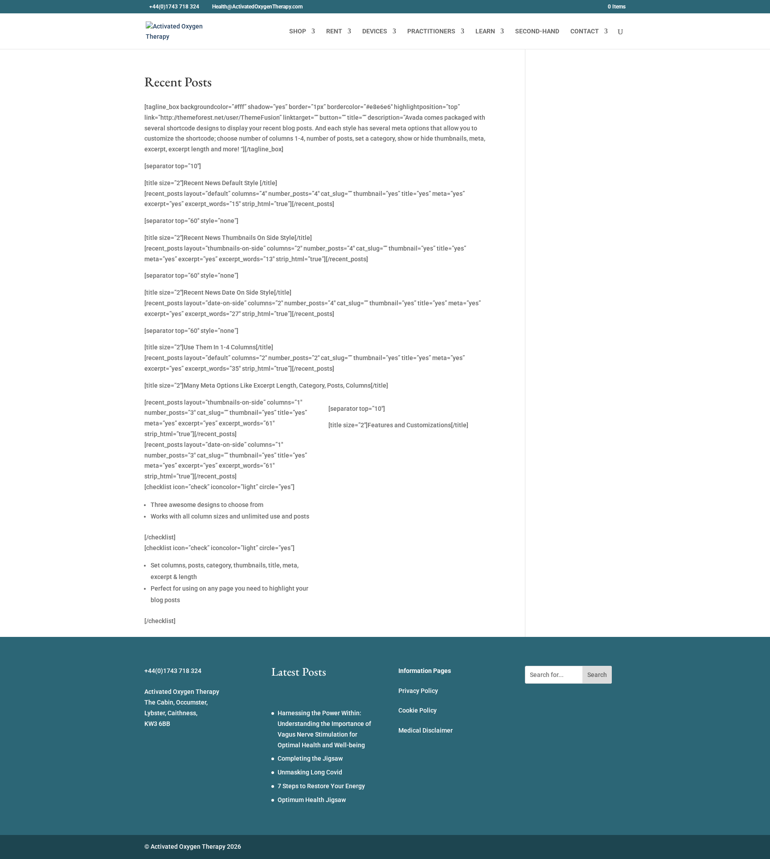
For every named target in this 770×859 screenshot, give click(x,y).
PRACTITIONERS (431, 31)
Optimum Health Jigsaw (312, 799)
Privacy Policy (418, 690)
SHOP (297, 31)
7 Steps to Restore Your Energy (321, 786)
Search (597, 674)
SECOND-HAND (537, 31)
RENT (334, 31)
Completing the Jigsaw (310, 758)
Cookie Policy (417, 710)
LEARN (485, 31)
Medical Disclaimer (425, 730)
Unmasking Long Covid (310, 772)
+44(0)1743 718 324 (174, 7)
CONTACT (584, 31)
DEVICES (374, 31)
